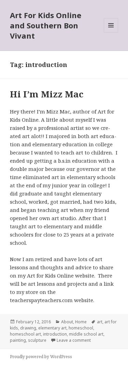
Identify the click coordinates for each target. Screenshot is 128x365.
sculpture (37, 340)
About (67, 322)
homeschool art (25, 334)
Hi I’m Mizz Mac (46, 94)
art (99, 322)
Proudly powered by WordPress (41, 357)
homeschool (81, 328)
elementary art (52, 328)
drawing (28, 328)
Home (81, 322)
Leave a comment (74, 340)
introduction (55, 334)
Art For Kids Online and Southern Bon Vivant (45, 25)
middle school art (86, 334)
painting (18, 340)
